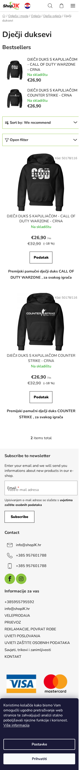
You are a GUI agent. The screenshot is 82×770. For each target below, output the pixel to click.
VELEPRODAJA (17, 615)
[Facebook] (10, 579)
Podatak (41, 257)
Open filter (19, 139)
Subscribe (19, 516)
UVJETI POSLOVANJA (22, 636)
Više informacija (16, 725)
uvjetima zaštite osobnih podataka (39, 502)
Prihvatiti (39, 758)
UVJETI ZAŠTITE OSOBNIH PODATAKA (37, 642)
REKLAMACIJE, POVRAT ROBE (30, 629)
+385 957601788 (31, 555)
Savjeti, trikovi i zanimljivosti (28, 649)
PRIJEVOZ (13, 622)
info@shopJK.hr (28, 544)
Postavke (39, 744)
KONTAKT (13, 656)
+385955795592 (19, 601)
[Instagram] (21, 579)
